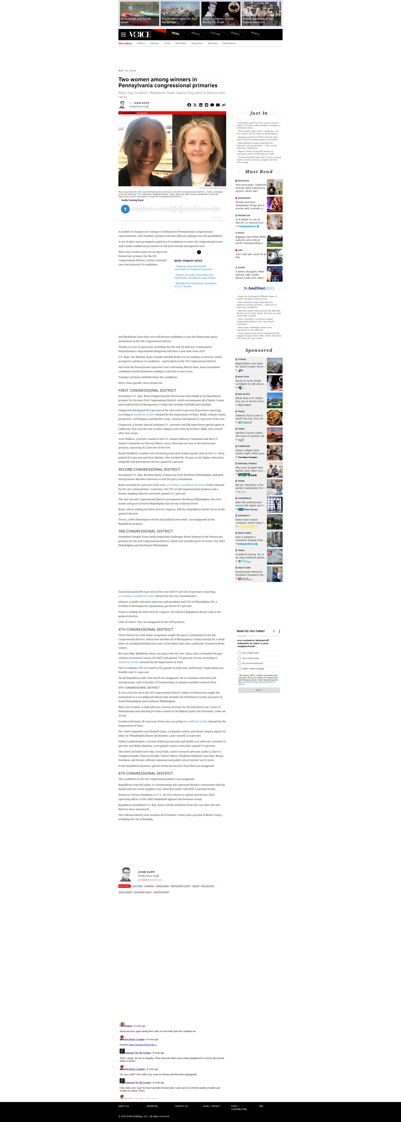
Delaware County (143, 892)
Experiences (244, 198)
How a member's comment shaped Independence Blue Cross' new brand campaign (255, 321)
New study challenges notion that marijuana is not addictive (254, 328)
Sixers (241, 267)
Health (195, 33)
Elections (129, 112)
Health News (244, 533)
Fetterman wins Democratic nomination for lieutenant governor (193, 267)
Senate (196, 886)
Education (197, 43)
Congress (142, 112)
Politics (141, 43)
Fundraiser (244, 446)
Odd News (181, 43)
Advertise (152, 1105)
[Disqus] (172, 979)
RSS (261, 1105)
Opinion (154, 43)
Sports (255, 33)
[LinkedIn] (200, 105)
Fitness (242, 359)
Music (241, 232)
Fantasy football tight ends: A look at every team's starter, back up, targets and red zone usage (259, 160)
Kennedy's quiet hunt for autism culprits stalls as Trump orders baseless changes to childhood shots (258, 125)
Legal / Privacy (211, 1105)
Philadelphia (207, 886)
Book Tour (243, 376)
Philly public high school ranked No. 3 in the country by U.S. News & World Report (258, 132)
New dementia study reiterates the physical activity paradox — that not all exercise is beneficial (257, 145)
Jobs (240, 250)
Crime (167, 43)
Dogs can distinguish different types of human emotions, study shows (257, 297)
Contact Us (181, 1105)
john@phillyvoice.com (150, 879)
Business (213, 43)
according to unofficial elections (185, 484)
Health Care (244, 567)
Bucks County (126, 892)
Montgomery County (181, 886)
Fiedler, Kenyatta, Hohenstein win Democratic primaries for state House (194, 276)
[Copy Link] (223, 105)
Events (235, 33)
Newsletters (229, 43)
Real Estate (244, 394)
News (175, 33)
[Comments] (212, 105)
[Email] (217, 105)
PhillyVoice (140, 34)
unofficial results (144, 414)
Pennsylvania (162, 886)
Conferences (244, 498)
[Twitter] (195, 105)
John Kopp (141, 102)
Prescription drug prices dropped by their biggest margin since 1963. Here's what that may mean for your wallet (259, 336)
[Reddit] (206, 105)
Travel (241, 411)
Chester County (161, 892)
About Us (123, 1105)
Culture (215, 33)
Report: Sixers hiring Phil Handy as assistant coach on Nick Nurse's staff (255, 152)
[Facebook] (189, 105)
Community (244, 515)
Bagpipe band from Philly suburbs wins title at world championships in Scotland (257, 138)
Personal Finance (247, 463)
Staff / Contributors (239, 1107)
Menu (123, 34)
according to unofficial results (136, 596)
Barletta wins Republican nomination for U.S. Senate (195, 284)
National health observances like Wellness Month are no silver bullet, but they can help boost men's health (259, 313)
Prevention (244, 215)
